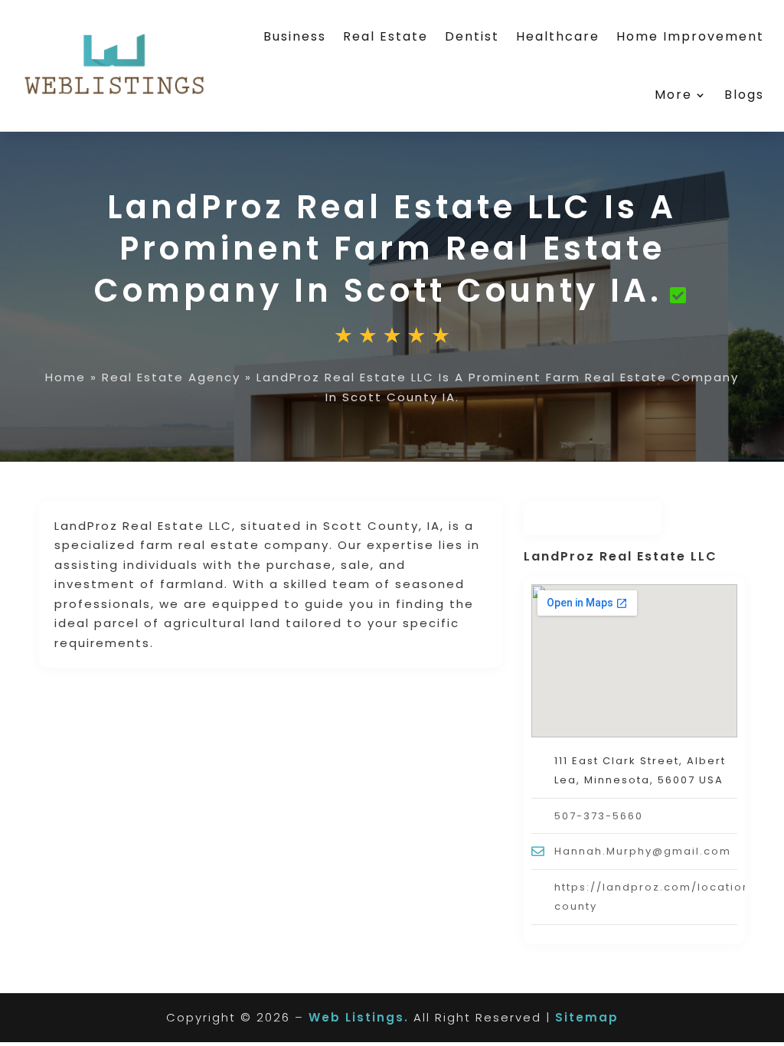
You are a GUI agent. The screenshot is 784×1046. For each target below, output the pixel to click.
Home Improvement (690, 36)
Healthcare (557, 36)
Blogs (744, 94)
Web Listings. (359, 1017)
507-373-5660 (598, 816)
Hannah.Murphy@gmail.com (642, 851)
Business (294, 36)
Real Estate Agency (171, 377)
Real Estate (385, 36)
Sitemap (587, 1017)
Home (65, 377)
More (673, 94)
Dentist (472, 36)
